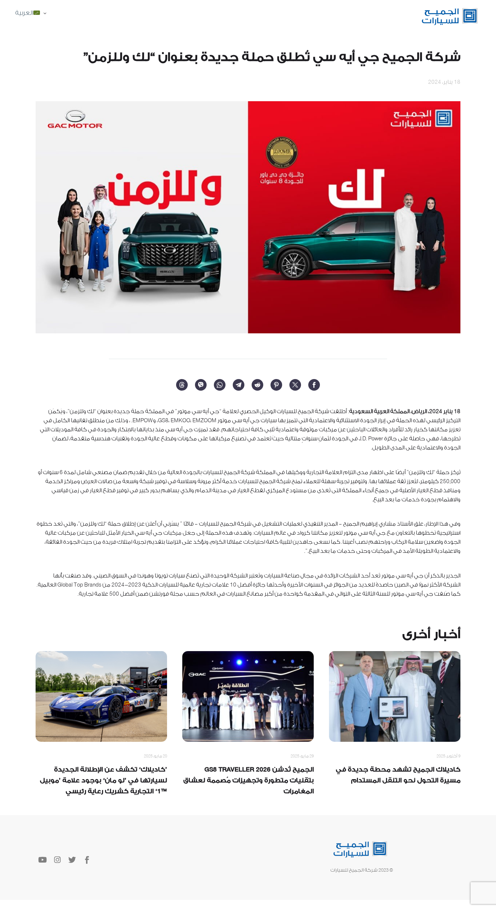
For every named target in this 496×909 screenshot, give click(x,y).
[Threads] (182, 385)
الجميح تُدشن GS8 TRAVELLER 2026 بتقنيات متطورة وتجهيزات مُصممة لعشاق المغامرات (248, 780)
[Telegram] (238, 385)
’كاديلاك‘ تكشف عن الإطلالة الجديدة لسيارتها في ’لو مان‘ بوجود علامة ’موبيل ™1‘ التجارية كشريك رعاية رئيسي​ (103, 780)
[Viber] (201, 385)
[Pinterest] (276, 385)
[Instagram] (57, 860)
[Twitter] (295, 385)
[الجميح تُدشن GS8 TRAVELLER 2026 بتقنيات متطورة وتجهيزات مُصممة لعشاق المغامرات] (248, 696)
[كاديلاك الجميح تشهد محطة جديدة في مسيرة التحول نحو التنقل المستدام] (394, 696)
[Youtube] (42, 860)
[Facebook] (314, 385)
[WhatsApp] (219, 385)
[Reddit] (257, 385)
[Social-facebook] (87, 860)
